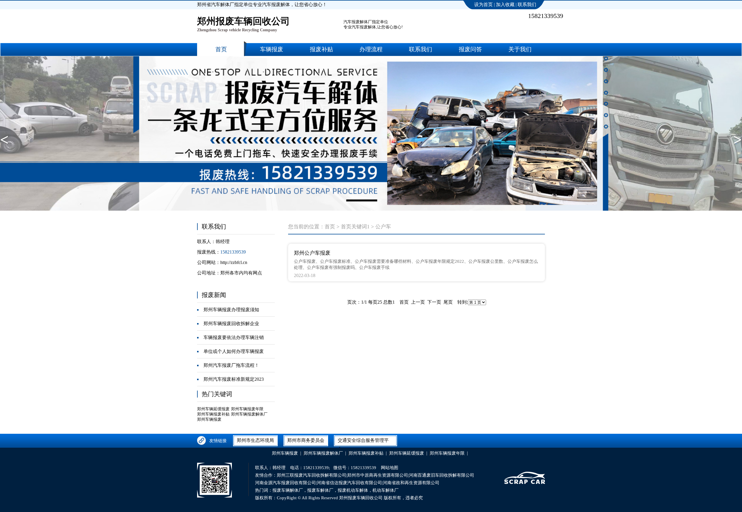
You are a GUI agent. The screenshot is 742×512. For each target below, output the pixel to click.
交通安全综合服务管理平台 (363, 441)
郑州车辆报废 (209, 419)
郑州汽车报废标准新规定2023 (233, 379)
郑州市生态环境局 (255, 440)
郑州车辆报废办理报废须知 (231, 309)
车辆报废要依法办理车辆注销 (233, 337)
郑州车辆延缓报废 (213, 409)
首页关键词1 (355, 226)
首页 (330, 226)
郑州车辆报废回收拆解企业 (231, 323)
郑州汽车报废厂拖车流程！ (231, 365)
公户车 (383, 226)
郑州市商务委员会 (305, 440)
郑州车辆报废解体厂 (249, 414)
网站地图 (389, 467)
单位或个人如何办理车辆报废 (233, 351)
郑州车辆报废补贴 (213, 414)
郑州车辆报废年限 (247, 409)
